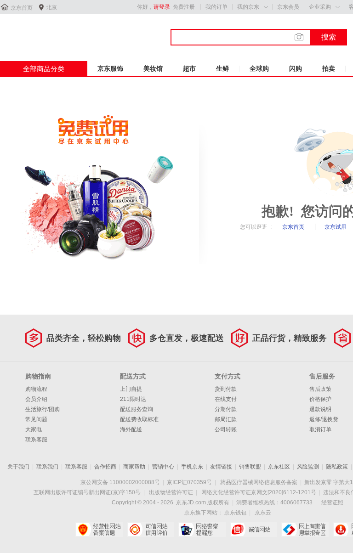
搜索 (328, 37)
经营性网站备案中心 (99, 529)
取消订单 (320, 429)
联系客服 (36, 439)
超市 (189, 68)
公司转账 (226, 429)
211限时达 (133, 399)
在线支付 (226, 399)
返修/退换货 (323, 419)
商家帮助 (134, 466)
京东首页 (22, 8)
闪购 (295, 68)
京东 (31, 31)
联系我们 (47, 466)
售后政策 (320, 389)
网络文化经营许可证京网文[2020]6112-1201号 (258, 492)
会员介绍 (36, 399)
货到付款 (226, 389)
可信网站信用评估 (150, 529)
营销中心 (163, 466)
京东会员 (288, 7)
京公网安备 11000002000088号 (120, 482)
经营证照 (332, 502)
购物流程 (36, 389)
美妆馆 (153, 68)
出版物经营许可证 (171, 492)
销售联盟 (250, 466)
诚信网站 (253, 529)
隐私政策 (337, 466)
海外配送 (131, 429)
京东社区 (279, 466)
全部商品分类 (43, 69)
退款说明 (320, 409)
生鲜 (222, 68)
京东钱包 (235, 512)
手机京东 (192, 466)
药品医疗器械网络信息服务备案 (258, 482)
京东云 (263, 512)
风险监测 (308, 466)
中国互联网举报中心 (305, 529)
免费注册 (184, 7)
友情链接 (221, 466)
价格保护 (320, 399)
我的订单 (216, 7)
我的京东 (248, 7)
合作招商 (105, 466)
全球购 (259, 68)
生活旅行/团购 (42, 409)
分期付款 (226, 409)
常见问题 (36, 419)
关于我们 (18, 466)
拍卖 (328, 68)
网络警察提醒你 (202, 529)
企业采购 (320, 7)
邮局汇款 (226, 419)
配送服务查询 (136, 409)
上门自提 (131, 389)
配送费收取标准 (139, 419)
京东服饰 (110, 68)
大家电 (33, 429)
